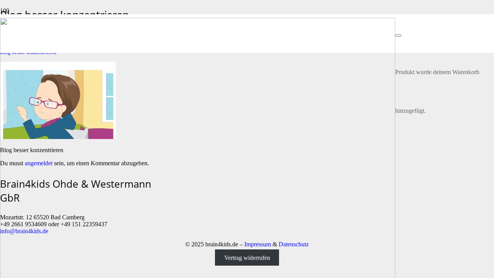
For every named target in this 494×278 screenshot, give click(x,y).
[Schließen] (398, 35)
